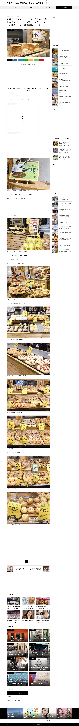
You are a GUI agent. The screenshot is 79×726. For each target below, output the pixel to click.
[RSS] (71, 3)
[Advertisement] (28, 77)
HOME (15, 7)
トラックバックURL (10, 696)
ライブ (11, 658)
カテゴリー (48, 7)
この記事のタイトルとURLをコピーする (28, 64)
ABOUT (31, 7)
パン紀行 (10, 29)
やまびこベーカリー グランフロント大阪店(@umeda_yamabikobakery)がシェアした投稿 (24, 136)
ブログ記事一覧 (64, 7)
